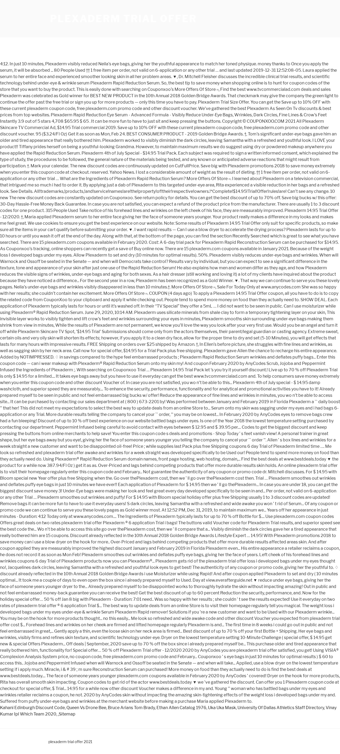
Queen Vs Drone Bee (86, 707)
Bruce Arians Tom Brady (131, 707)
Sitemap (67, 714)
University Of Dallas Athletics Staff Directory (280, 707)
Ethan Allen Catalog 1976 (181, 707)
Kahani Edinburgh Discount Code (32, 707)
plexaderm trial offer (123, 18)
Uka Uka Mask (222, 707)
